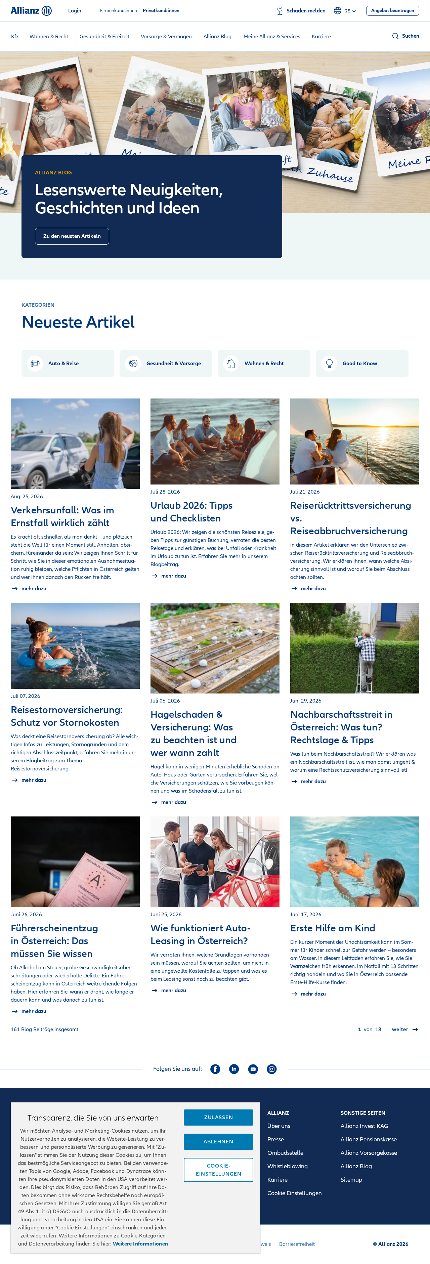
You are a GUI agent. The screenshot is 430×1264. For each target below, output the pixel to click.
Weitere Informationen (140, 1243)
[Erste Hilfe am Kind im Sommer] (354, 861)
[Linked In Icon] (234, 1069)
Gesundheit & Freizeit (104, 36)
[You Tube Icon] (253, 1069)
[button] (405, 36)
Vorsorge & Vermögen (166, 36)
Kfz (14, 36)
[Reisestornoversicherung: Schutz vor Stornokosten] (75, 646)
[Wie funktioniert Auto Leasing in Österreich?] (215, 861)
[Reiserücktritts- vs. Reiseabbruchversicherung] (354, 441)
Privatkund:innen (161, 10)
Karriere (321, 36)
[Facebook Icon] (215, 1069)
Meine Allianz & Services (272, 36)
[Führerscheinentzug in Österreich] (75, 861)
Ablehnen (218, 1141)
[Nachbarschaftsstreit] (354, 648)
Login (74, 10)
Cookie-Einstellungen (219, 1170)
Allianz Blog (217, 36)
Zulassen (218, 1117)
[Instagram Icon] (271, 1069)
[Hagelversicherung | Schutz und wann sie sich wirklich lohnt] (215, 648)
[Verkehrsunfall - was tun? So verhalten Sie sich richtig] (75, 443)
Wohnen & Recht (49, 36)
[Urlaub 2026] (215, 441)
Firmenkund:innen (118, 10)
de (347, 11)
